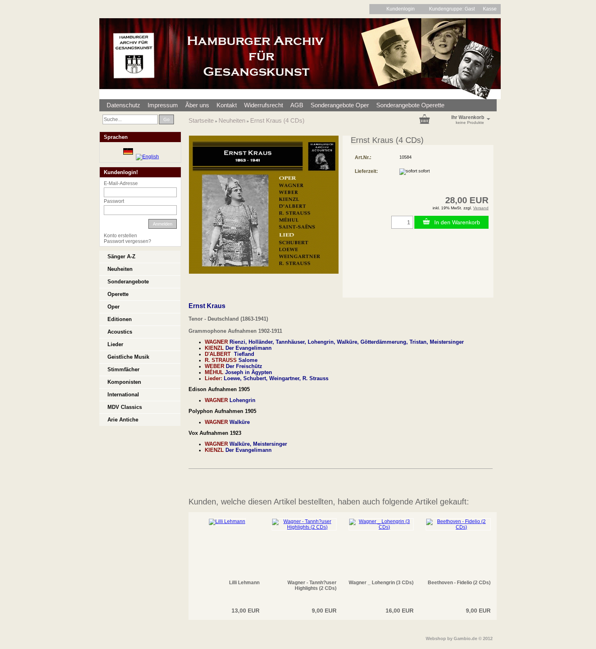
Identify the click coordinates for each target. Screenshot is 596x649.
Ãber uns (197, 105)
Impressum (163, 105)
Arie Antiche (122, 420)
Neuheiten (232, 120)
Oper (113, 307)
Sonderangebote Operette (410, 105)
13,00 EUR (245, 610)
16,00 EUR (400, 610)
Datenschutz (123, 105)
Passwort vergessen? (127, 241)
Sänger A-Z (121, 256)
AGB (296, 105)
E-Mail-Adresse (121, 183)
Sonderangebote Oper (340, 105)
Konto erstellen (120, 235)
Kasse (490, 9)
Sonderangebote (128, 282)
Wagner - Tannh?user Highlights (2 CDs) (312, 585)
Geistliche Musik (128, 357)
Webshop (436, 638)
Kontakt (227, 105)
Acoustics (119, 332)
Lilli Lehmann (244, 582)
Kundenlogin (403, 9)
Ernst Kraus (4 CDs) (277, 120)
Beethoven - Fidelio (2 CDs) (459, 582)
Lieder (115, 344)
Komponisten (124, 382)
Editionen (119, 319)
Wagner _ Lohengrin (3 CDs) (381, 582)
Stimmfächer (123, 369)
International (123, 395)
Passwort (114, 201)
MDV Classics (124, 407)
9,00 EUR (324, 610)
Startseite (201, 120)
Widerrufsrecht (263, 105)
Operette (118, 294)
